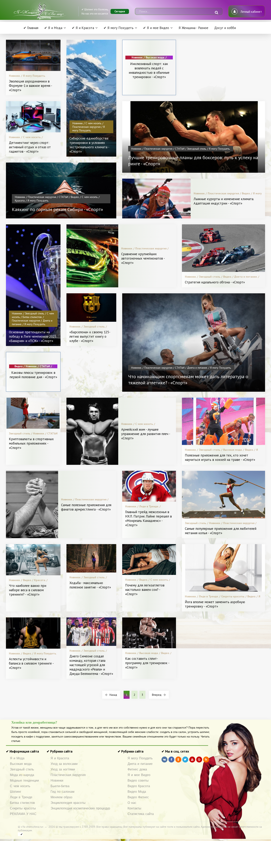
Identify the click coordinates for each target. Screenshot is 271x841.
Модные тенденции (24, 780)
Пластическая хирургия (68, 775)
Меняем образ (61, 797)
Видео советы (138, 780)
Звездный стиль (22, 769)
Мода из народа (22, 775)
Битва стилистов (22, 802)
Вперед (156, 695)
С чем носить (20, 786)
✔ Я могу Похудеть (119, 28)
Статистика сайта (141, 814)
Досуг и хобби (225, 28)
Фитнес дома (137, 769)
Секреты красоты (23, 808)
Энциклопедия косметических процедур (80, 808)
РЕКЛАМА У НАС (23, 814)
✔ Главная (30, 28)
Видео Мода (137, 791)
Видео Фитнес (138, 797)
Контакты (134, 808)
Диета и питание (140, 763)
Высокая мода (21, 763)
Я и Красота (60, 758)
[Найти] (216, 12)
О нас (132, 802)
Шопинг (15, 791)
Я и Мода (17, 758)
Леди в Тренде (21, 797)
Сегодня (119, 11)
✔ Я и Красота (83, 28)
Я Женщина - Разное (193, 28)
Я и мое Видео (139, 775)
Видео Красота (139, 786)
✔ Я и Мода (53, 28)
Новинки (57, 780)
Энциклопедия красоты (68, 802)
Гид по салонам (62, 791)
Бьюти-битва (60, 786)
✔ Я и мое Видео (156, 28)
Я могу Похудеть (140, 758)
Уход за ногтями (63, 769)
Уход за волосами (64, 763)
